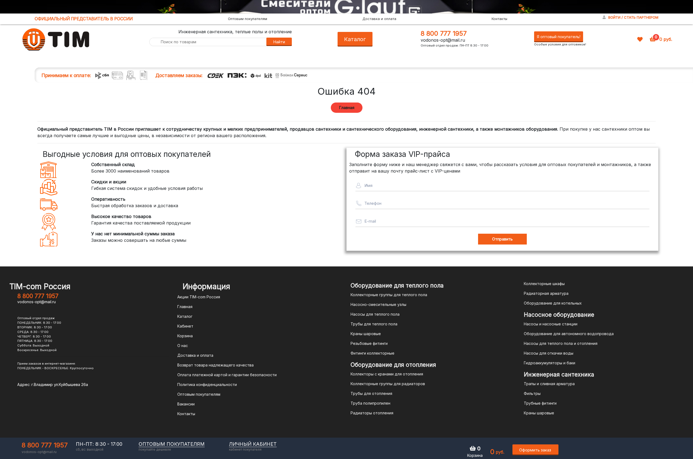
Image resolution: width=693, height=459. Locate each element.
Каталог (355, 39)
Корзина (185, 335)
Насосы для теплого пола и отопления (560, 343)
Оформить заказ (535, 450)
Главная (346, 107)
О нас (182, 345)
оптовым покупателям (172, 444)
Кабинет (185, 326)
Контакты (499, 18)
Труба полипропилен (370, 403)
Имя (368, 185)
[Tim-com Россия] (56, 38)
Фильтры (532, 393)
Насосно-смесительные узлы (378, 304)
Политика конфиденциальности (207, 384)
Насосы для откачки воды (548, 353)
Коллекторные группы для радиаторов (388, 383)
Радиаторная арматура (546, 293)
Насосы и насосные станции (550, 324)
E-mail (370, 221)
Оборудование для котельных (553, 303)
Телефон (372, 203)
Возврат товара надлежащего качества (215, 365)
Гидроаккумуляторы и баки (549, 363)
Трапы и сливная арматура (549, 383)
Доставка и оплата (379, 18)
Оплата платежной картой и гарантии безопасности (227, 374)
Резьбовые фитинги (369, 343)
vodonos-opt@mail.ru (443, 40)
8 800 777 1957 (444, 33)
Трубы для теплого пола (374, 324)
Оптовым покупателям (247, 18)
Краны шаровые (366, 333)
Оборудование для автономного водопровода (569, 333)
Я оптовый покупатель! (558, 36)
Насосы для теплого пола (375, 314)
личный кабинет (253, 444)
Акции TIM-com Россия (198, 297)
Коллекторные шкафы (544, 283)
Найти (279, 41)
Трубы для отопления (371, 393)
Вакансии (186, 404)
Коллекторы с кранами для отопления (387, 374)
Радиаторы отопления (372, 413)
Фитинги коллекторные (372, 353)
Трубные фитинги (540, 403)
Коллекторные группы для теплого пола (389, 294)
